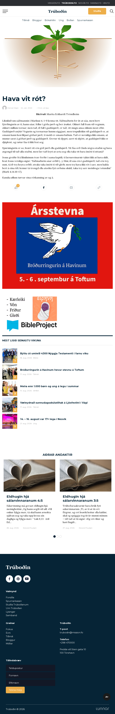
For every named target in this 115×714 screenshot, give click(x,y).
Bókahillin (50, 20)
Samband (11, 615)
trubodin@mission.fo (71, 632)
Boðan (70, 20)
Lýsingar (10, 611)
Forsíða (10, 597)
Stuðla (97, 11)
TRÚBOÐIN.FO (69, 3)
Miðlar (9, 643)
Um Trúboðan (14, 608)
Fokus (9, 629)
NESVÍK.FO (83, 3)
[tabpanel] (29, 495)
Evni (8, 632)
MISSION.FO (54, 3)
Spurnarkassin (85, 20)
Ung (61, 20)
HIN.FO (106, 3)
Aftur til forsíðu (27, 11)
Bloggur (37, 20)
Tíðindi (25, 20)
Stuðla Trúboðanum (17, 604)
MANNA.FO (95, 3)
